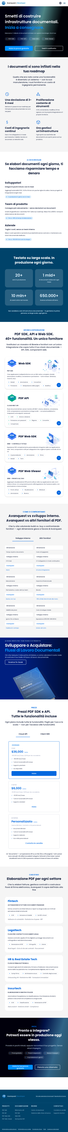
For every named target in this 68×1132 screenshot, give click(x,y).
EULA (44, 1129)
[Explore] (59, 385)
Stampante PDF (20, 1119)
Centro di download (37, 1110)
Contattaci (58, 1106)
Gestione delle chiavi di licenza (41, 1113)
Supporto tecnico (59, 1113)
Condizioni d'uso (37, 1129)
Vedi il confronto (49, 48)
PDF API (4, 1113)
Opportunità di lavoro (60, 1096)
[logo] (15, 3)
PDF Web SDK (6, 1116)
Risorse (34, 1106)
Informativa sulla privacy (9, 1129)
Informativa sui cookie (24, 1129)
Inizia (34, 806)
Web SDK (17, 1116)
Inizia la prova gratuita (19, 48)
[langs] (60, 3)
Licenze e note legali (53, 1129)
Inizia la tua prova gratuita (20, 1067)
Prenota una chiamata (47, 1067)
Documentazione (21, 1106)
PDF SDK (4, 1110)
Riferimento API (19, 1110)
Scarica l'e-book (15, 662)
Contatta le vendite (34, 843)
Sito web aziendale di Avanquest (45, 1096)
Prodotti (5, 1106)
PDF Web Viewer (7, 1119)
